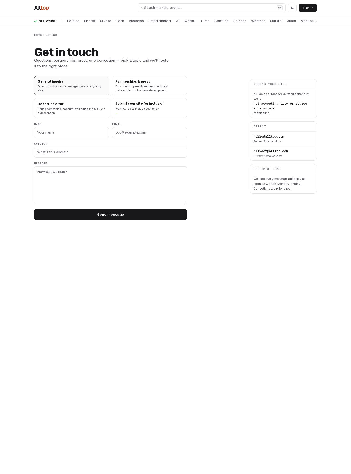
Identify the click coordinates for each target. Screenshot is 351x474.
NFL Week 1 (48, 21)
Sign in (308, 8)
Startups (221, 21)
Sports (89, 21)
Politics (73, 21)
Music (291, 21)
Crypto (105, 21)
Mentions (308, 21)
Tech (120, 21)
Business (136, 21)
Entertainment (160, 21)
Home (38, 35)
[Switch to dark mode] (292, 8)
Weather (258, 21)
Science (239, 21)
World (189, 21)
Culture (276, 21)
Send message (110, 214)
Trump (204, 21)
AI (178, 21)
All (41, 7)
